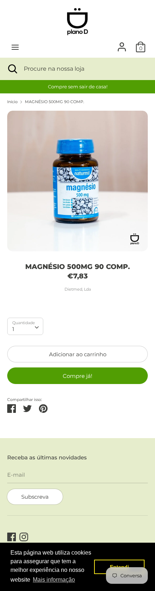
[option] (77, 86)
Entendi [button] (119, 567)
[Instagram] (23, 536)
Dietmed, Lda (78, 289)
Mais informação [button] (54, 580)
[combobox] (25, 326)
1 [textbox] (13, 329)
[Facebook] (11, 536)
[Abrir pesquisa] (11, 68)
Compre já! (77, 375)
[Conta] (122, 43)
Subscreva (35, 496)
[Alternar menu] (15, 47)
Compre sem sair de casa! (77, 86)
